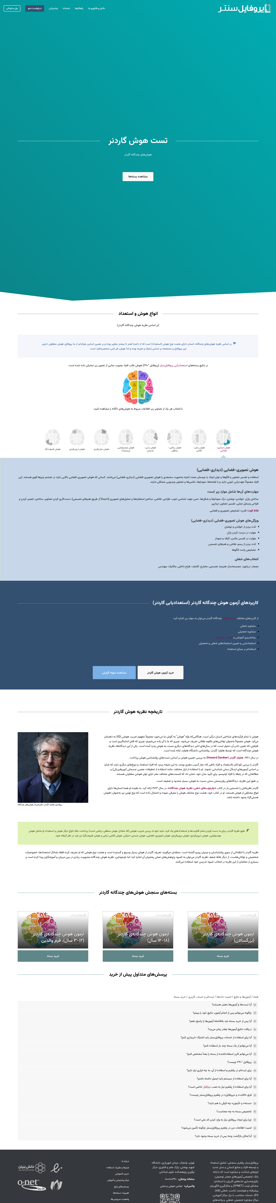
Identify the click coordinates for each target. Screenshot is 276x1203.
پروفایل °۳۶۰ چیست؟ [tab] (239, 1062)
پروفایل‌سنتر (166, 365)
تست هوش (229, 618)
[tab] (223, 441)
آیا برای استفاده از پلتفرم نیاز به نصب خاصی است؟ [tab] (220, 1087)
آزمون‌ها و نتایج (242, 997)
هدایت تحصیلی (224, 637)
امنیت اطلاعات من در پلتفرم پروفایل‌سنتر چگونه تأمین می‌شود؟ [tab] (216, 1128)
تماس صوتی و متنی (171, 1186)
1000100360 (170, 1179)
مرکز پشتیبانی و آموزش (118, 1180)
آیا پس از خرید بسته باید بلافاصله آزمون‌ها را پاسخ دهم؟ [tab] (220, 1021)
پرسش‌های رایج (121, 1187)
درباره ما (125, 1161)
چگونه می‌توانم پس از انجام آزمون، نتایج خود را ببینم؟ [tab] (222, 1013)
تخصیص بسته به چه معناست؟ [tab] (234, 1111)
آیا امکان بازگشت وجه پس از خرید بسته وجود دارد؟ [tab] (223, 1136)
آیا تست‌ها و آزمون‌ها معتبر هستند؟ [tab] (232, 1005)
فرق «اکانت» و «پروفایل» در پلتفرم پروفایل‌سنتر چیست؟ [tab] (221, 1095)
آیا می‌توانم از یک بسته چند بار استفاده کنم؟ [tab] (227, 1046)
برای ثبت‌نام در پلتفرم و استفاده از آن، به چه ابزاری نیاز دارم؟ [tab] (219, 1070)
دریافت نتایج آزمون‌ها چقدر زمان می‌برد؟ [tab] (230, 1029)
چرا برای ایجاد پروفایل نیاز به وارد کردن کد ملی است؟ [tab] (223, 1120)
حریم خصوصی (122, 1174)
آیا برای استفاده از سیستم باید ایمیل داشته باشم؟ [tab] (224, 1079)
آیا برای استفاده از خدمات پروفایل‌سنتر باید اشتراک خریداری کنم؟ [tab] (216, 1037)
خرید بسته (180, 997)
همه (255, 997)
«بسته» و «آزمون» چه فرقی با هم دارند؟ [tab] (230, 1103)
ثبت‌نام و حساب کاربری (201, 997)
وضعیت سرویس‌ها (120, 1199)
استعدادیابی (181, 365)
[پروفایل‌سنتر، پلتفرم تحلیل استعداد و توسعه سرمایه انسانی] (244, 8)
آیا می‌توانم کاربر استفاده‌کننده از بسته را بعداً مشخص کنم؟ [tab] (219, 1054)
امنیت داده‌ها (224, 997)
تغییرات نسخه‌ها (121, 1193)
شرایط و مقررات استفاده (117, 1168)
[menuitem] (96, 8)
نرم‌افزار (207, 1087)
